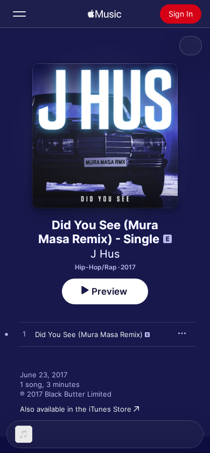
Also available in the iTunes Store (75, 409)
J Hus (105, 253)
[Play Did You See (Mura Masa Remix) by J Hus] (24, 334)
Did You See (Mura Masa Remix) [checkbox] (89, 334)
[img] (104, 14)
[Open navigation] (19, 14)
